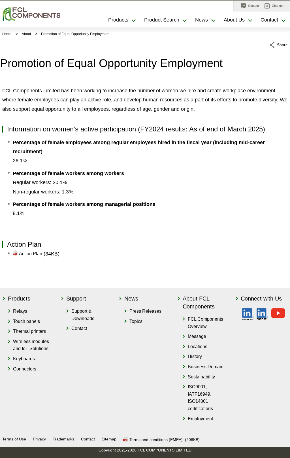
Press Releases (145, 311)
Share (282, 44)
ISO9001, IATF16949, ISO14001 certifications (200, 397)
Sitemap (109, 439)
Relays (20, 311)
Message (197, 336)
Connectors (24, 369)
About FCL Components (199, 302)
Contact (79, 328)
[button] (274, 6)
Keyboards (24, 358)
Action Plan (30, 254)
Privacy (39, 439)
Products (19, 298)
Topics (135, 321)
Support (76, 298)
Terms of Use (14, 439)
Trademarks (63, 439)
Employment (200, 418)
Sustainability (201, 376)
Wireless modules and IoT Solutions (31, 345)
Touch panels (26, 321)
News (131, 298)
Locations (197, 346)
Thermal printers (29, 331)
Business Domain (205, 366)
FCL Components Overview (205, 323)
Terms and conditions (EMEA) (156, 439)
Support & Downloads (82, 315)
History (195, 356)
